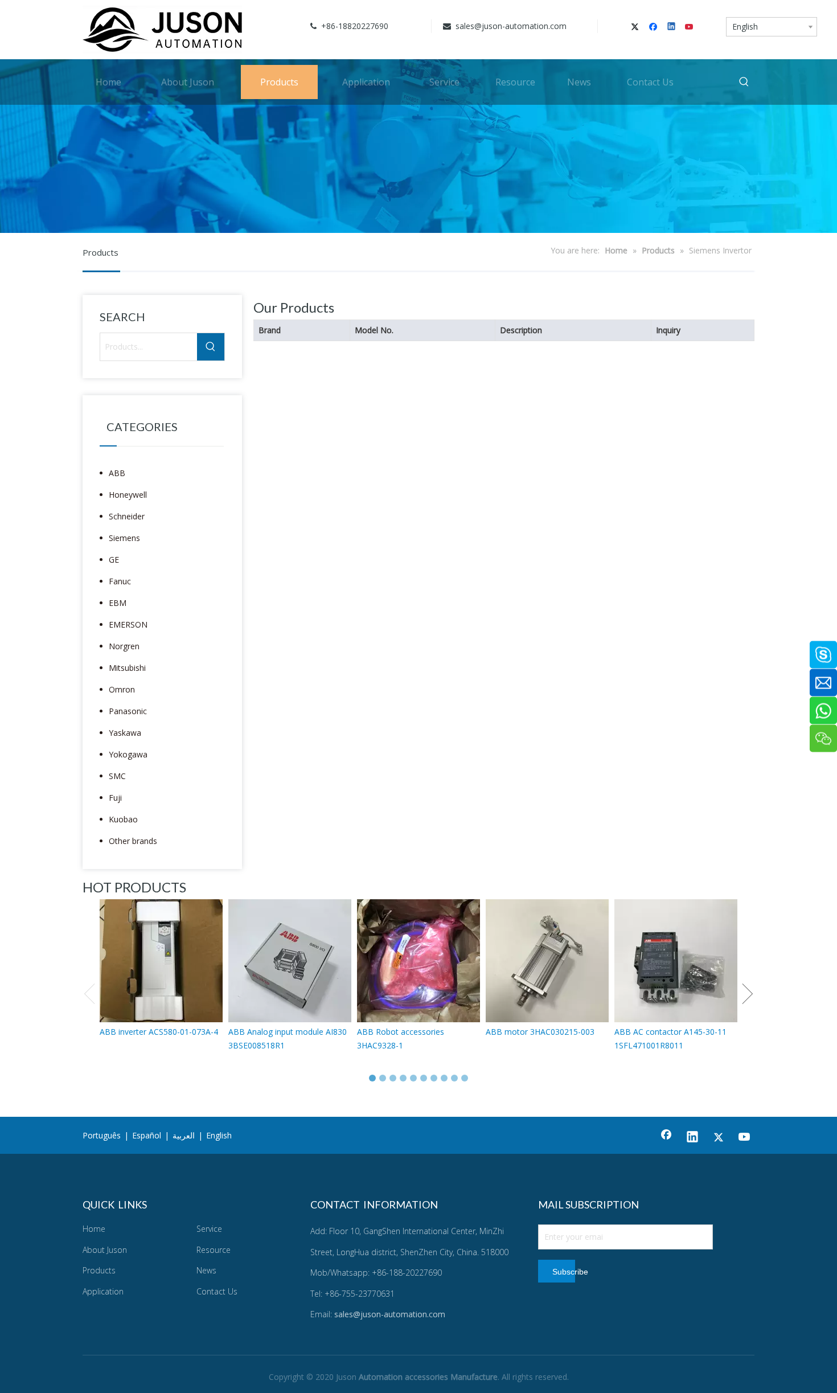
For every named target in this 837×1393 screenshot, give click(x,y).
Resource (213, 1249)
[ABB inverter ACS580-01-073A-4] (161, 960)
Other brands (133, 840)
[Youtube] (690, 27)
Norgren (124, 646)
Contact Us (216, 1291)
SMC (117, 776)
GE (114, 559)
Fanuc (120, 581)
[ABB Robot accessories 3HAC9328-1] (418, 960)
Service (209, 1228)
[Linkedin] (672, 27)
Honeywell (128, 494)
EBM (117, 602)
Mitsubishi (127, 667)
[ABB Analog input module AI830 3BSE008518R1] (289, 960)
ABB (117, 473)
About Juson (105, 1249)
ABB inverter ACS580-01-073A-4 (159, 1031)
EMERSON (128, 624)
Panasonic (128, 711)
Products (99, 1270)
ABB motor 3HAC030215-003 (540, 1031)
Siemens (124, 537)
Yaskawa (125, 732)
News (206, 1270)
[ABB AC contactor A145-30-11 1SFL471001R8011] (675, 960)
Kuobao (123, 819)
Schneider (127, 516)
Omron (122, 689)
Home (94, 1228)
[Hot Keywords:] (744, 82)
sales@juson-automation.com (510, 26)
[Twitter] (637, 27)
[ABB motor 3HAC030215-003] (547, 960)
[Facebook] (654, 27)
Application (103, 1291)
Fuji (115, 797)
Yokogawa (128, 754)
